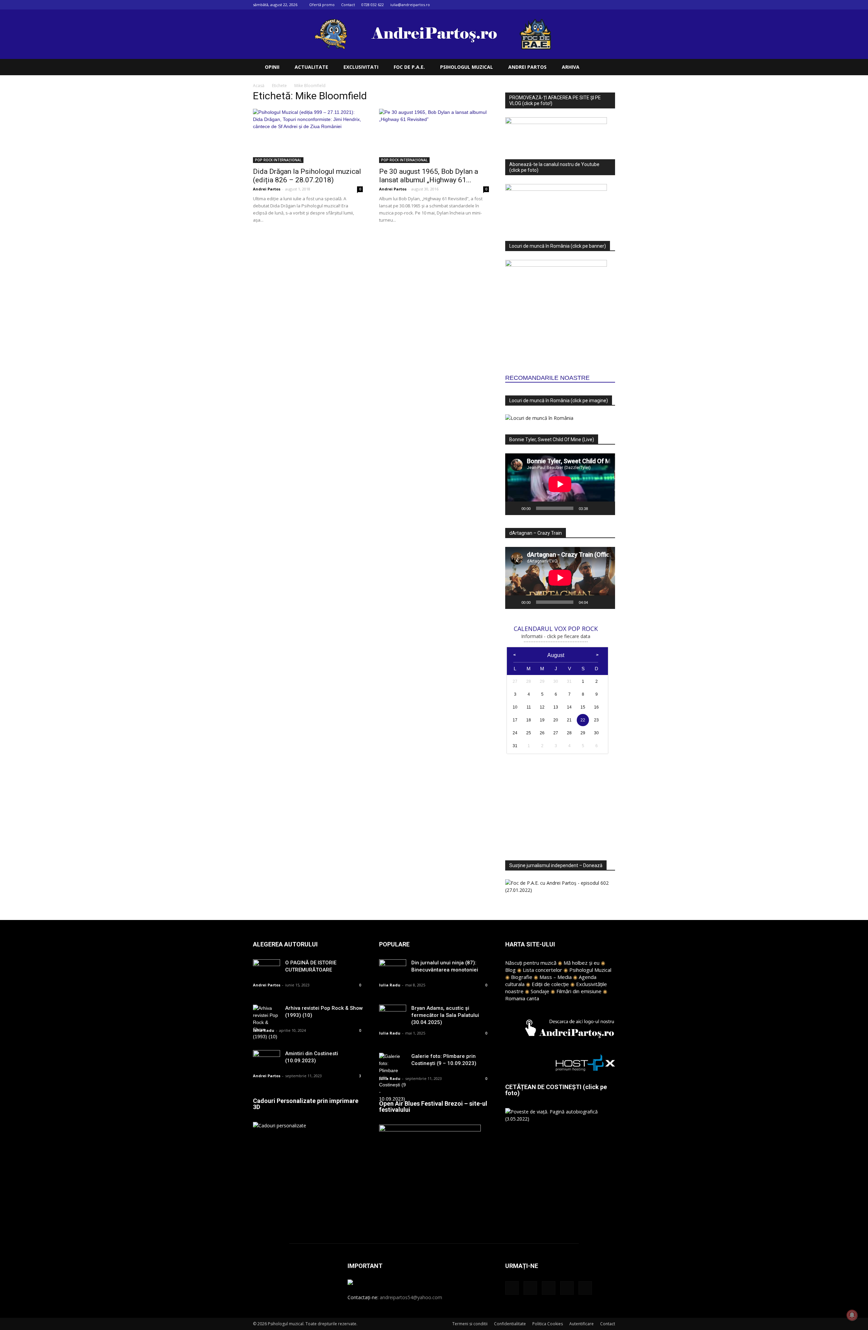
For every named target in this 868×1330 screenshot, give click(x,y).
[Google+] (576, 4)
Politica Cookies (547, 1324)
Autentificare (581, 1324)
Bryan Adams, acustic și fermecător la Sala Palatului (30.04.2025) (445, 1015)
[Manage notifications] (852, 1315)
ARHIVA (570, 67)
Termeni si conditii (470, 1324)
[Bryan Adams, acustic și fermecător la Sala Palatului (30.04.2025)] (392, 1014)
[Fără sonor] (595, 508)
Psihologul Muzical (590, 969)
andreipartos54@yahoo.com (411, 1297)
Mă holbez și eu (581, 962)
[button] (607, 67)
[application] (560, 484)
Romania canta (522, 998)
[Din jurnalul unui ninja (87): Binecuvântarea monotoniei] (392, 968)
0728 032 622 (372, 4)
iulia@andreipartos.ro (410, 4)
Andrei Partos (266, 188)
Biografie (521, 977)
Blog (510, 969)
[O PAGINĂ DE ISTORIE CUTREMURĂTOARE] (266, 968)
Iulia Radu (263, 1030)
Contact (348, 4)
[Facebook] (565, 4)
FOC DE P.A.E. (409, 67)
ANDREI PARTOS (527, 67)
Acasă (258, 85)
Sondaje (540, 991)
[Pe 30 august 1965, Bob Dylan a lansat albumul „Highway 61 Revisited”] (434, 136)
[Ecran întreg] (606, 508)
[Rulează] (514, 508)
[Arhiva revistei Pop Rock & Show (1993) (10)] (266, 1022)
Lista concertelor (542, 969)
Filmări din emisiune (578, 991)
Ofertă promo (322, 4)
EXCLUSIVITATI (360, 67)
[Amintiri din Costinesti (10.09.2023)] (266, 1059)
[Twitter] (599, 4)
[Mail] (588, 4)
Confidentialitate (510, 1324)
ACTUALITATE (311, 67)
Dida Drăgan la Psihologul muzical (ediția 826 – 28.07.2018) (307, 175)
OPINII (272, 67)
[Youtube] (610, 4)
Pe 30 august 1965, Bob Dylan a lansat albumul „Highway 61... (428, 175)
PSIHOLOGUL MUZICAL (466, 67)
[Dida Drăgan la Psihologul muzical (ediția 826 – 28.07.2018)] (308, 136)
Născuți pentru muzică (530, 962)
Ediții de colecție (550, 984)
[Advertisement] (560, 803)
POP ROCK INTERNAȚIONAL (278, 160)
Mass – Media (555, 977)
